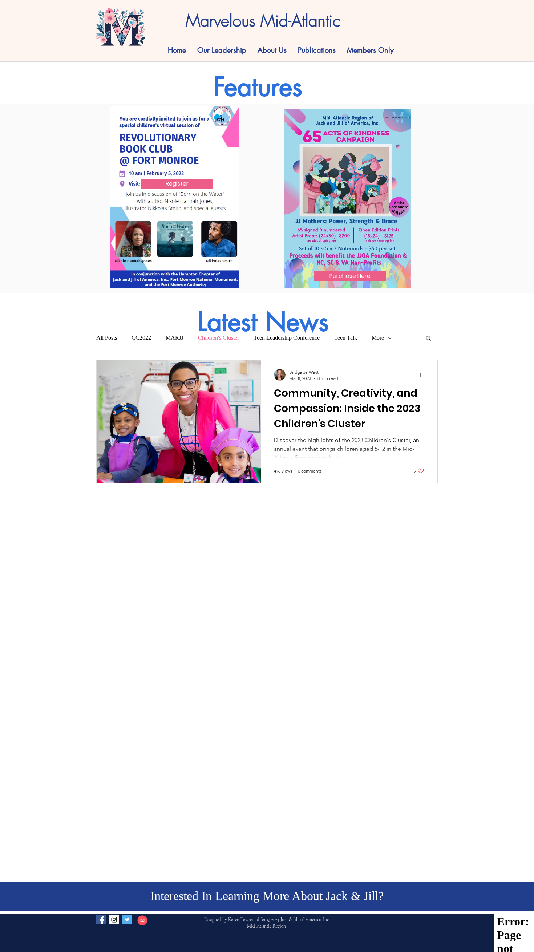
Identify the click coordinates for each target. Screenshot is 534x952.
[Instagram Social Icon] (114, 919)
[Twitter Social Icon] (127, 919)
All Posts (106, 338)
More (378, 338)
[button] (316, 50)
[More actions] (423, 374)
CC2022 (141, 338)
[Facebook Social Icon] (101, 919)
